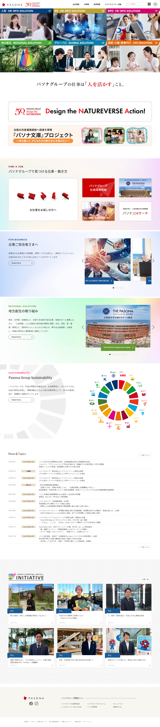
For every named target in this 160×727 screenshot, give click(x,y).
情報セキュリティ (67, 721)
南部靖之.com (117, 707)
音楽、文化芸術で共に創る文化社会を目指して (76, 660)
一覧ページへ (145, 455)
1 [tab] (113, 287)
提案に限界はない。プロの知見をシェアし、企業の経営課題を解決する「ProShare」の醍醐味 (30, 661)
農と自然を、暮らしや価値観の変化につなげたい (28, 616)
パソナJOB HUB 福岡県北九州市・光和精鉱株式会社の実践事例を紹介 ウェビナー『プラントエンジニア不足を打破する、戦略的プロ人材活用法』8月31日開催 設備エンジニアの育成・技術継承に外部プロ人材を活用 (71, 464)
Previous (83, 260)
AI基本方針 (77, 721)
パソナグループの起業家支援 (70, 704)
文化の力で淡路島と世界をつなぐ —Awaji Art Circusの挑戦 (71, 617)
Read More (16, 263)
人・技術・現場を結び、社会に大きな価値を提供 (126, 616)
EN (155, 4)
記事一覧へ (146, 579)
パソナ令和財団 (92, 707)
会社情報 (76, 4)
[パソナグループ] (21, 5)
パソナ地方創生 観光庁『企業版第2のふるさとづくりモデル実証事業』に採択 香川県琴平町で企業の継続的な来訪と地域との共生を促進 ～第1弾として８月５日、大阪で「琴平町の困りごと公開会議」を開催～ (68, 538)
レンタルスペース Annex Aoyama (71, 707)
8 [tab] (126, 354)
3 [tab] (118, 287)
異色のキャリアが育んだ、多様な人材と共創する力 (127, 660)
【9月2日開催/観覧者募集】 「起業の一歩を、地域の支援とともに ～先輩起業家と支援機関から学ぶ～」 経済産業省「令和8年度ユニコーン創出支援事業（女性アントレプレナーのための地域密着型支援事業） (77, 487)
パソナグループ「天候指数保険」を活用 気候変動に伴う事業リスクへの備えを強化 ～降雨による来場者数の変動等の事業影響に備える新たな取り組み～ (64, 503)
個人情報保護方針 (54, 721)
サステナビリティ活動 (113, 4)
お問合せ (26, 721)
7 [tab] (124, 354)
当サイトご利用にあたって (39, 721)
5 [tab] (122, 287)
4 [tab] (120, 287)
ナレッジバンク (118, 704)
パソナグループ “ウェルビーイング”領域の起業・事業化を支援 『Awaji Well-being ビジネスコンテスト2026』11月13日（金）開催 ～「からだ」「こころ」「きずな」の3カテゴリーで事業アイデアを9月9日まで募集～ (70, 520)
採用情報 (97, 4)
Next (152, 260)
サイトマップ (87, 721)
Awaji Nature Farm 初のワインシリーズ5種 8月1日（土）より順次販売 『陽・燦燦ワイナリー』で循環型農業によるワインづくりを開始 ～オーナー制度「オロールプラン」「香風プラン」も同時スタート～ (65, 529)
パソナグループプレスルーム (96, 704)
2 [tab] (115, 287)
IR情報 (86, 4)
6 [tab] (121, 354)
